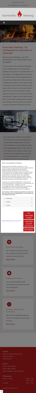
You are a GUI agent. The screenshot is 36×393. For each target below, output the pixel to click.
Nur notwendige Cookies (29, 215)
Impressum (18, 220)
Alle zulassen (28, 230)
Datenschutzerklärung (8, 220)
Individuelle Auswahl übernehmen (28, 224)
